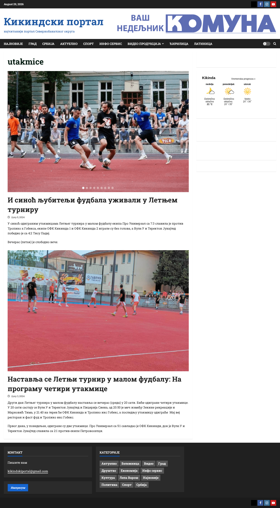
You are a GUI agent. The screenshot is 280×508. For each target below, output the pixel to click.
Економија (129, 470)
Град (33, 44)
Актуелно (69, 44)
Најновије (13, 44)
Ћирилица (179, 44)
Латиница (203, 44)
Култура (108, 478)
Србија (48, 44)
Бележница (130, 463)
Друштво (109, 470)
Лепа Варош (129, 478)
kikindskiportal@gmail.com (28, 471)
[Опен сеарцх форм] (274, 43)
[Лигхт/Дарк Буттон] (266, 44)
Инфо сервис (110, 44)
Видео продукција (144, 44)
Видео (149, 463)
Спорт (88, 44)
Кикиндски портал (54, 21)
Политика (109, 485)
